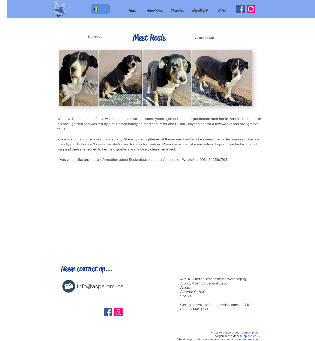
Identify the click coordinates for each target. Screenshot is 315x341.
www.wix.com (222, 339)
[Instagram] (251, 9)
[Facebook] (240, 9)
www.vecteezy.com (247, 339)
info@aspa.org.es (100, 286)
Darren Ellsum (251, 332)
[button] (222, 10)
